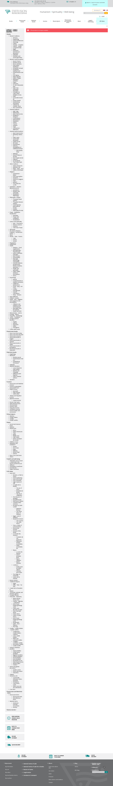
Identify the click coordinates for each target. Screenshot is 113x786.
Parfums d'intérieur (15, 647)
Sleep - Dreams (17, 294)
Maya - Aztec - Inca (18, 168)
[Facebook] (104, 767)
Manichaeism (16, 119)
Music (11, 235)
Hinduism (15, 178)
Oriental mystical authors (16, 131)
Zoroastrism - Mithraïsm (16, 128)
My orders (7, 772)
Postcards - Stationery (16, 596)
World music (13, 428)
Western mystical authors (16, 59)
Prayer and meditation (16, 217)
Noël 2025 (12, 473)
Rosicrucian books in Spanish (15, 341)
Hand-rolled (16, 394)
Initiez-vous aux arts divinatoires (17, 686)
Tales (14, 238)
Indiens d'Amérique (18, 170)
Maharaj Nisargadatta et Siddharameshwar (18, 147)
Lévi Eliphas (16, 75)
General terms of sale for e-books (33, 766)
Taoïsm (15, 124)
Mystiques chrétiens (15, 80)
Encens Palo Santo (15, 402)
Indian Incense (13, 389)
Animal (15, 279)
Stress (14, 275)
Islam (14, 180)
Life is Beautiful (17, 480)
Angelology (16, 39)
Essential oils (13, 467)
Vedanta (15, 125)
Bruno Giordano (17, 64)
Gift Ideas (10, 471)
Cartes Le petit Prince (17, 616)
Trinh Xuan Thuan (17, 227)
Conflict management (16, 289)
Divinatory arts (14, 676)
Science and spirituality (16, 221)
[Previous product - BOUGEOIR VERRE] (106, 26)
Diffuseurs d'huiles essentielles (19, 542)
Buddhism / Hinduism (16, 116)
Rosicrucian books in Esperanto (15, 349)
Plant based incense (15, 403)
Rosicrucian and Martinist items (14, 692)
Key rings (15, 626)
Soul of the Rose (17, 479)
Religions (12, 171)
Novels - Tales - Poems (16, 236)
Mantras (12, 427)
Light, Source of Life (17, 482)
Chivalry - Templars (18, 45)
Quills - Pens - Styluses (16, 624)
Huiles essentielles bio (19, 547)
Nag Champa (16, 392)
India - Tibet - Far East (17, 585)
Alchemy (15, 37)
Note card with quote (17, 611)
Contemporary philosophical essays (17, 206)
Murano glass (16, 663)
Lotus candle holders (16, 636)
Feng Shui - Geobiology (16, 315)
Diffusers (12, 465)
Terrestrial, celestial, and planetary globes (16, 593)
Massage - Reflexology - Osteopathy (16, 260)
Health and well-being (13, 459)
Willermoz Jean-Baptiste (17, 374)
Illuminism (12, 355)
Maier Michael (17, 76)
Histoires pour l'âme (19, 571)
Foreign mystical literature (14, 319)
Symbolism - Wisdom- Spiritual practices (15, 187)
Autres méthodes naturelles (17, 253)
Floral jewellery (17, 657)
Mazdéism (16, 121)
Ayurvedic (15, 391)
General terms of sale (30, 763)
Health (11, 245)
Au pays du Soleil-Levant (17, 506)
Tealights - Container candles (18, 642)
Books (9, 34)
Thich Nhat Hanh (17, 162)
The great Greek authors (17, 199)
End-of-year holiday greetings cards (17, 605)
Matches (12, 416)
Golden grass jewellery (16, 652)
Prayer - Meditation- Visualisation (15, 213)
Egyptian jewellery (18, 655)
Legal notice (27, 772)
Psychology (13, 277)
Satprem (15, 159)
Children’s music (14, 442)
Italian (14, 326)
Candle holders (14, 417)
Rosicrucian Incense (16, 528)
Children (12, 674)
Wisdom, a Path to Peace (18, 475)
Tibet (14, 433)
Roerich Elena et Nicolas (17, 155)
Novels (15, 241)
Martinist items (14, 701)
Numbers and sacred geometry (17, 56)
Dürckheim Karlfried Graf (16, 70)
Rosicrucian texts (17, 696)
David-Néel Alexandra (16, 139)
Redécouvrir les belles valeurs (19, 568)
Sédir (14, 96)
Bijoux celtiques (18, 559)
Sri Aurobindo (16, 160)
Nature (11, 591)
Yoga (14, 126)
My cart (7, 769)
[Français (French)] (107, 10)
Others (11, 456)
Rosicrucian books (12, 331)
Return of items (28, 769)
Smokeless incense (15, 409)
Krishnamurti (16, 144)
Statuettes (16, 672)
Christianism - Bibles (16, 174)
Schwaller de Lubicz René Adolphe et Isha (17, 93)
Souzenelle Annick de (18, 98)
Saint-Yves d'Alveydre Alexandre (16, 89)
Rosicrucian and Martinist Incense (16, 384)
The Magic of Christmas (16, 575)
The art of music (19, 488)
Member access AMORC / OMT (96, 764)
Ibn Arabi (15, 143)
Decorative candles (18, 644)
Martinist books (11, 352)
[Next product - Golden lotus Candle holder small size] (107, 26)
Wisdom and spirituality (16, 192)
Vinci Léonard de (17, 107)
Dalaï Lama (16, 137)
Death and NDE (17, 311)
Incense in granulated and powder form (15, 387)
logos (14, 449)
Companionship (17, 47)
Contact (51, 782)
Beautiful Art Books (19, 491)
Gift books (12, 229)
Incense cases (13, 406)
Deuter (15, 446)
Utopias (15, 209)
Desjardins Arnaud (18, 68)
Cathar (15, 43)
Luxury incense (17, 400)
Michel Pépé (16, 452)
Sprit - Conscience (18, 223)
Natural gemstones (18, 662)
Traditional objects (15, 581)
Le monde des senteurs (17, 534)
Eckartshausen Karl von (18, 73)
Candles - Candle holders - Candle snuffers (16, 629)
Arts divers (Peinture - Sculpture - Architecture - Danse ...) (16, 232)
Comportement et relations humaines (18, 281)
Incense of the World (17, 531)
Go (106, 13)
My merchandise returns (11, 775)
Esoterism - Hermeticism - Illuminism (17, 52)
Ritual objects (11, 414)
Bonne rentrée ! (14, 580)
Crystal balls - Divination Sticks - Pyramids (18, 679)
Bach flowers (16, 256)
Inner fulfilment (14, 296)
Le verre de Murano (19, 552)
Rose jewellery (17, 659)
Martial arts (16, 112)
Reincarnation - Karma (16, 313)
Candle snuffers (14, 420)
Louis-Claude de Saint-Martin (17, 368)
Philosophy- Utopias (15, 197)
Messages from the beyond (17, 309)
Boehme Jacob (17, 62)
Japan (14, 434)
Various (15, 453)
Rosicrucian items (14, 694)
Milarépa (15, 153)
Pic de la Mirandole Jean (18, 85)
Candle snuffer (17, 645)
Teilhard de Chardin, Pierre (17, 105)
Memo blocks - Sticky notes (17, 599)
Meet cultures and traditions (56, 779)
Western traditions (15, 36)
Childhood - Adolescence (16, 284)
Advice (76, 766)
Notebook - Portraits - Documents (16, 704)
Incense (9, 381)
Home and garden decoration (14, 667)
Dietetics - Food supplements (17, 248)
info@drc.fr (72, 1)
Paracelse (15, 83)
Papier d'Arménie (14, 469)
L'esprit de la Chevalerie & (16, 588)
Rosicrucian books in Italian (15, 343)
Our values (51, 771)
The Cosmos (19, 520)
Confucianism (16, 118)
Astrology (15, 42)
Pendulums (16, 682)
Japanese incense (14, 398)
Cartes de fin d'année (16, 577)
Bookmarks (16, 622)
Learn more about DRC (53, 767)
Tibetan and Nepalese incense (15, 396)
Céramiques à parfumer (16, 466)
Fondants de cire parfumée (19, 538)
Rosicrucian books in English (15, 338)
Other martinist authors (17, 377)
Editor (50, 773)
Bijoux (14, 550)
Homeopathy (16, 257)
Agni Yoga (15, 111)
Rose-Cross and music (16, 455)
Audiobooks (13, 244)
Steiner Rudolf (17, 100)
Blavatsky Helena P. (17, 135)
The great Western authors (18, 202)
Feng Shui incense (14, 407)
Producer (51, 776)
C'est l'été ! (12, 689)
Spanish (15, 323)
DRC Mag (77, 770)
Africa (14, 430)
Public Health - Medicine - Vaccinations (17, 273)
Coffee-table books (15, 329)
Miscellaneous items (17, 698)
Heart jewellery (17, 650)
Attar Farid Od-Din (18, 114)
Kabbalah (15, 54)
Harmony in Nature (18, 501)
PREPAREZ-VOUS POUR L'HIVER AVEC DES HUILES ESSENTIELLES (16, 462)
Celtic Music (16, 437)
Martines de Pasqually (16, 371)
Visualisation (16, 219)
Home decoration (17, 671)
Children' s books (14, 298)
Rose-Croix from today (16, 333)
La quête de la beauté (17, 485)
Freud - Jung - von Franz (18, 287)
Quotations (16, 190)
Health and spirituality (16, 269)
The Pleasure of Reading (17, 497)
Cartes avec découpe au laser (17, 609)
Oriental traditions (14, 109)
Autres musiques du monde (17, 439)
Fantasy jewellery (17, 656)
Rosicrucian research (15, 336)
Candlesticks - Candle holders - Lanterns (17, 633)
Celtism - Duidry (17, 46)
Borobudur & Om (17, 660)
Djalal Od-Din (16, 141)
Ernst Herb (16, 448)
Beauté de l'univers (18, 519)
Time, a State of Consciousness (17, 526)
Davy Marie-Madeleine (16, 66)
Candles (12, 418)
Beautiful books (17, 499)
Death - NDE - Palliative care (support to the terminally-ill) (16, 301)
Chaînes (15, 664)
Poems (15, 239)
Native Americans (17, 165)
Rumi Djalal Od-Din (18, 158)
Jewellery (12, 649)
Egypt (14, 49)
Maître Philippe (17, 78)
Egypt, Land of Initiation (17, 516)
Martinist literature (15, 366)
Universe (15, 226)
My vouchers (8, 778)
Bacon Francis (17, 61)
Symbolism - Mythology (16, 194)
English (15, 321)
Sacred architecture (18, 40)
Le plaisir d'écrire (14, 595)
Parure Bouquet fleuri (18, 556)
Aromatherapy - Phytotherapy (17, 251)
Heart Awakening (17, 478)
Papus (14, 82)
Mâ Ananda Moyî (19, 151)
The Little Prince (18, 522)
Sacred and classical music (15, 424)
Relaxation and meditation (14, 444)
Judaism (15, 182)
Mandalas (15, 215)
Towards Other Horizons (17, 503)
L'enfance (15, 565)
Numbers (12, 379)
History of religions (18, 179)
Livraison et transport (30, 775)
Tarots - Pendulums (15, 317)
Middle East (16, 436)
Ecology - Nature (14, 314)
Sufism (15, 122)
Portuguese (16, 327)
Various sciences (17, 224)
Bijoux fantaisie (18, 562)
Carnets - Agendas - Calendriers (18, 602)
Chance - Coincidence (16, 292)
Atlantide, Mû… (17, 167)
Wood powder (13, 405)
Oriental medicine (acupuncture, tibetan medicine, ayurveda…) (17, 265)
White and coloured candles (17, 639)
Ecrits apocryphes (17, 176)
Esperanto (15, 324)
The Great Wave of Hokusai (19, 513)
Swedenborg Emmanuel (16, 102)
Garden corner (17, 670)
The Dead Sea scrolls (17, 184)
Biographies (13, 243)
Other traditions (14, 164)
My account (8, 763)
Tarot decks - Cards (16, 684)
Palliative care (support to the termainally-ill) (17, 305)
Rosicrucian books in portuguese (15, 346)
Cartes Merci (16, 614)
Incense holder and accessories (15, 411)
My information (9, 766)
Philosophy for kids (18, 210)
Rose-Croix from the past (16, 334)
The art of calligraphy (19, 494)
